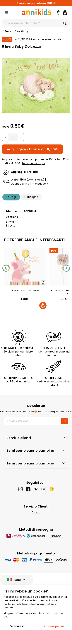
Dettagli (11, 197)
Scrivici (36, 512)
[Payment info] (36, 559)
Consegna (31, 197)
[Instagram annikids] (20, 489)
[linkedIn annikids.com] (44, 489)
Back (7, 31)
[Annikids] (36, 12)
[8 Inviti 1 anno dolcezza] (25, 284)
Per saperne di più (33, 163)
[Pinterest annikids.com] (36, 489)
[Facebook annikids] (28, 489)
